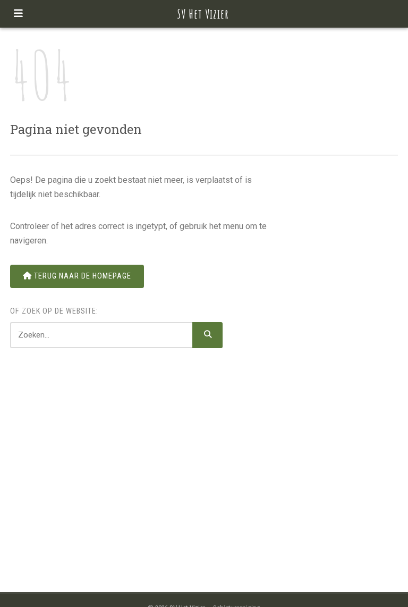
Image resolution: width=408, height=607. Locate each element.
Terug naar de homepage (81, 276)
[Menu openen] (18, 13)
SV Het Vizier (203, 14)
